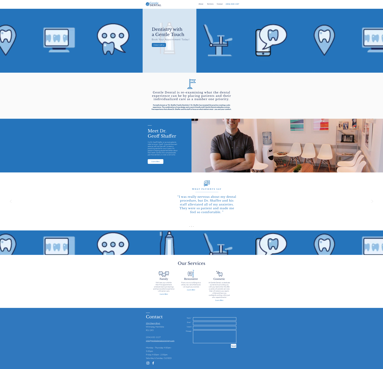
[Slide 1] (189, 226)
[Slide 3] (193, 226)
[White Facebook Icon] (153, 363)
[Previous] (11, 201)
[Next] (372, 201)
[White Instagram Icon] (148, 363)
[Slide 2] (191, 226)
